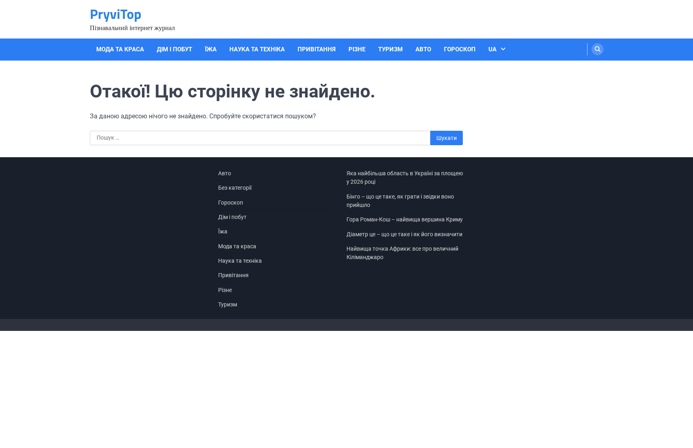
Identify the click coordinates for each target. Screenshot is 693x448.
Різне (357, 49)
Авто (423, 49)
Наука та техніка (257, 49)
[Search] (598, 49)
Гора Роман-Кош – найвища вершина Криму (404, 219)
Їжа (211, 49)
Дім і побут (174, 49)
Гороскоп (460, 49)
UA (492, 49)
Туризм (390, 49)
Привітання (317, 49)
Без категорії (234, 187)
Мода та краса (120, 49)
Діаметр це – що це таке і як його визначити (404, 234)
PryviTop (116, 14)
